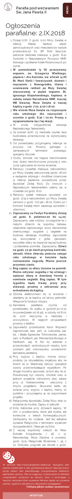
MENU (67, 10)
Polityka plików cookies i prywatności (48, 487)
